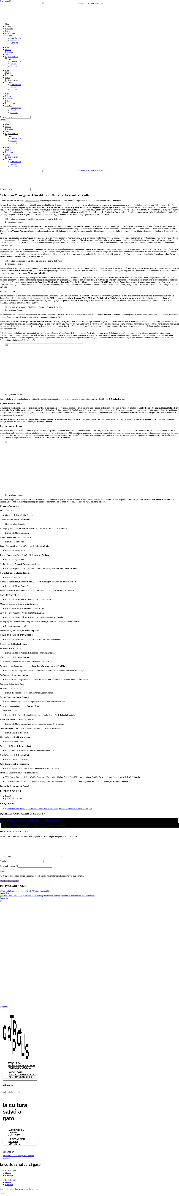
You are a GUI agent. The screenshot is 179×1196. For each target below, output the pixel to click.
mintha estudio (14, 1092)
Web (2, 871)
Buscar (3, 117)
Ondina (43, 214)
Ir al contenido (6, 1)
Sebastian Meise (32, 201)
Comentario (5, 857)
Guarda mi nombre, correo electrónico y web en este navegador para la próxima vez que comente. (43, 876)
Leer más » (4, 893)
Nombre (4, 861)
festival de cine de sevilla (17, 809)
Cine (7, 24)
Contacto (14, 43)
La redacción (15, 38)
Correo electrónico (8, 866)
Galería (13, 40)
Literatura (9, 29)
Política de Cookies (19, 1068)
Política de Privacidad (21, 1065)
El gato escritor (11, 33)
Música (8, 26)
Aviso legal (15, 1063)
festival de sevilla (66, 809)
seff (90, 809)
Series (7, 31)
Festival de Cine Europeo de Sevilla (33, 298)
